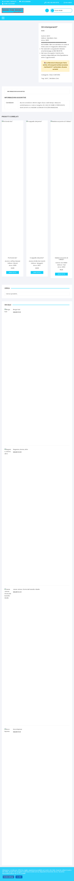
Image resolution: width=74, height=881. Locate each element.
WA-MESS (68, 2)
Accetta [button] (19, 877)
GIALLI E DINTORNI (54, 75)
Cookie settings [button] (8, 877)
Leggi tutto (12, 272)
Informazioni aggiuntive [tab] (16, 91)
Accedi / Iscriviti (9, 1)
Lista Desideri (26, 1)
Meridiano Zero (54, 78)
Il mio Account (9, 4)
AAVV (46, 78)
